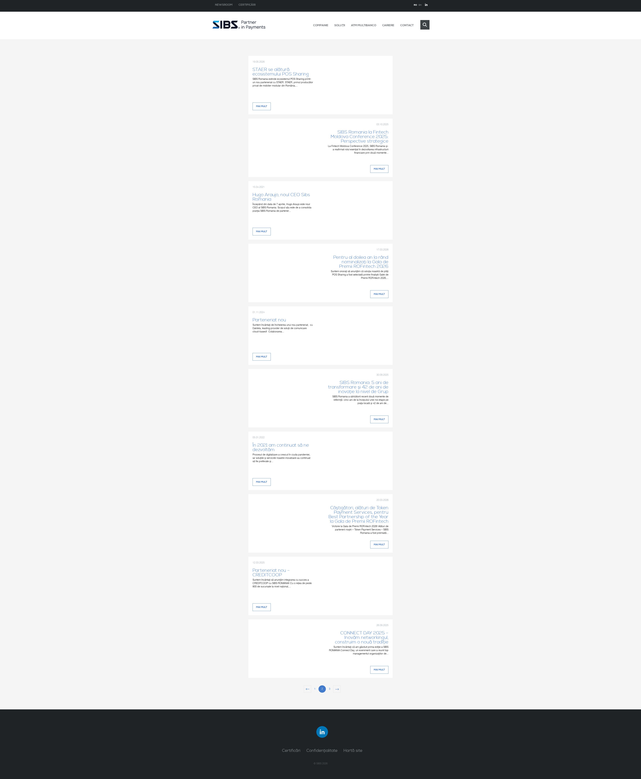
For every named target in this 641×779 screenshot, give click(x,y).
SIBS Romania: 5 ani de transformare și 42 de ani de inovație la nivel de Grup (358, 387)
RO (415, 5)
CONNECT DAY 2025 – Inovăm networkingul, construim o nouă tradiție (361, 637)
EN (420, 5)
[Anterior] (307, 689)
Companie (320, 25)
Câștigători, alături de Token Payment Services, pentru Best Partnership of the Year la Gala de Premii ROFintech (358, 514)
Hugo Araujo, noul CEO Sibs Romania (281, 197)
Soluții (339, 25)
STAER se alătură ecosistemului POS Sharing (281, 72)
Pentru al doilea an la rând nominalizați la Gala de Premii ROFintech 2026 (360, 262)
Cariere (388, 25)
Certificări (247, 5)
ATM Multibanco (363, 25)
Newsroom (224, 5)
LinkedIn (426, 5)
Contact (407, 25)
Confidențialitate (322, 750)
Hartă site (353, 750)
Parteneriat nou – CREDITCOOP (271, 573)
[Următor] (337, 689)
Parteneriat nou (269, 320)
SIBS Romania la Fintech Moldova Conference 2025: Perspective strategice (359, 136)
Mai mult (261, 106)
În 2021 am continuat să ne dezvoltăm (281, 447)
